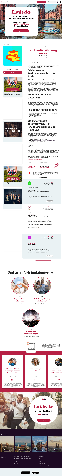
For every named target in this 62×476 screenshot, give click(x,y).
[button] (48, 1)
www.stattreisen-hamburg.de (45, 167)
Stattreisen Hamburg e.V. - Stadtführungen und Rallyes (44, 140)
